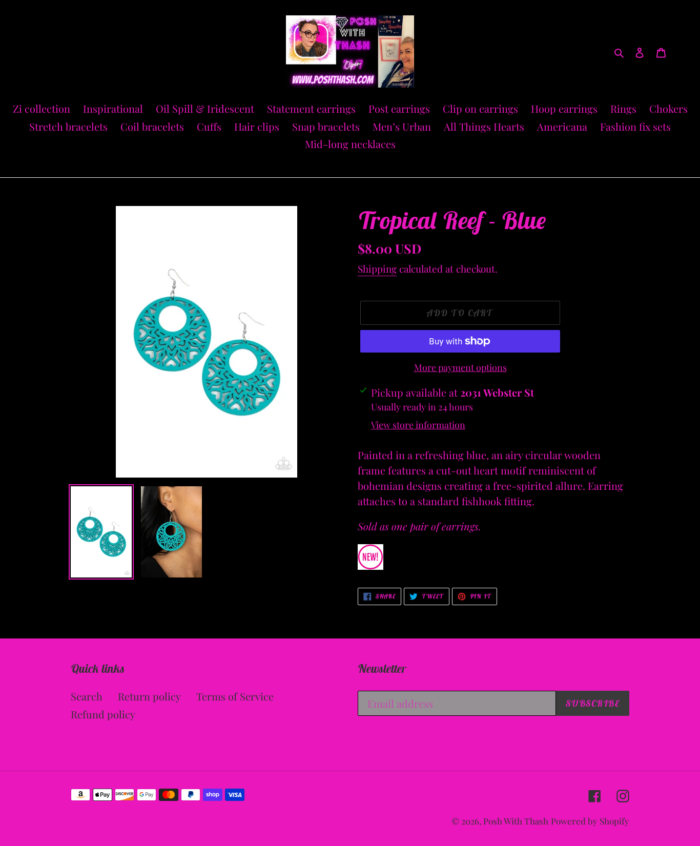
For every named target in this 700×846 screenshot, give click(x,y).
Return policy (149, 696)
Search (86, 696)
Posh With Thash (515, 821)
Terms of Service (235, 696)
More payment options (460, 367)
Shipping (377, 268)
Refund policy (103, 714)
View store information (418, 425)
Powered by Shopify (590, 821)
